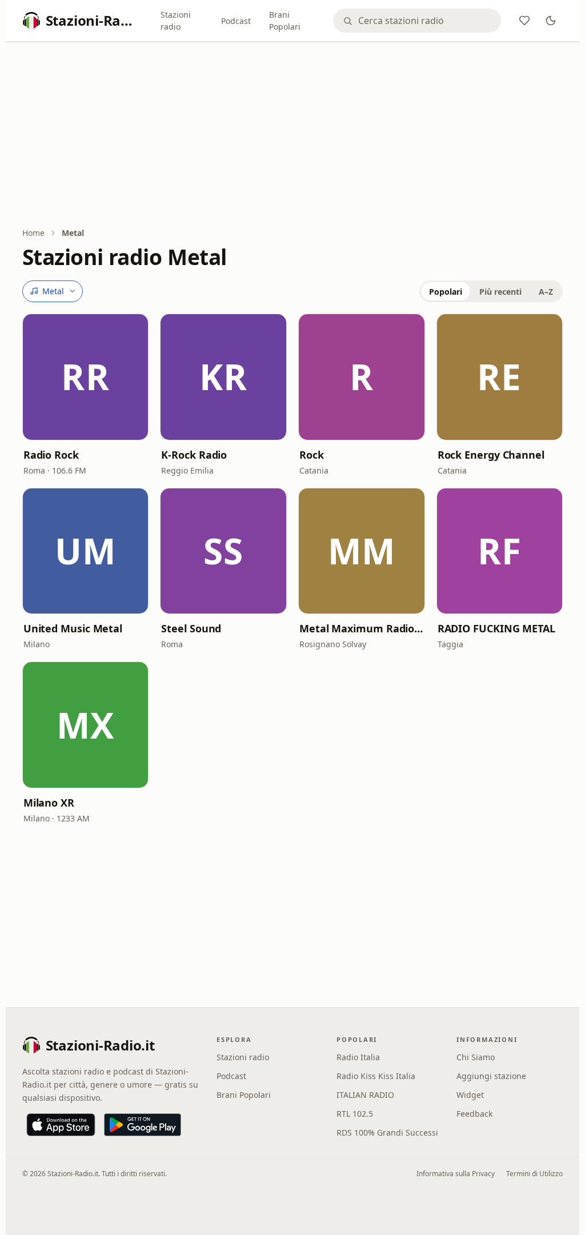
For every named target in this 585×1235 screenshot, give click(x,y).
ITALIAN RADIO (365, 1094)
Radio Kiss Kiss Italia (375, 1075)
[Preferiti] (524, 21)
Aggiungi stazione (491, 1075)
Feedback (474, 1113)
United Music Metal (72, 628)
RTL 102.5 (354, 1113)
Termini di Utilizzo (534, 1173)
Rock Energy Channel (491, 455)
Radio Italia (358, 1057)
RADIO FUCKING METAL (496, 628)
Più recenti (500, 291)
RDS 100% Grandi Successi (387, 1132)
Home (33, 232)
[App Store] (60, 1124)
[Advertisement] (292, 135)
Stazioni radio (176, 20)
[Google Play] (142, 1124)
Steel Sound (191, 628)
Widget (470, 1094)
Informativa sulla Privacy (455, 1173)
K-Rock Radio (194, 455)
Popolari (445, 291)
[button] (85, 377)
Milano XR (48, 802)
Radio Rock (51, 455)
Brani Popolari (284, 20)
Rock (311, 455)
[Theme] (551, 21)
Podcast (236, 20)
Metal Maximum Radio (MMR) (361, 628)
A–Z (546, 291)
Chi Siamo (475, 1057)
